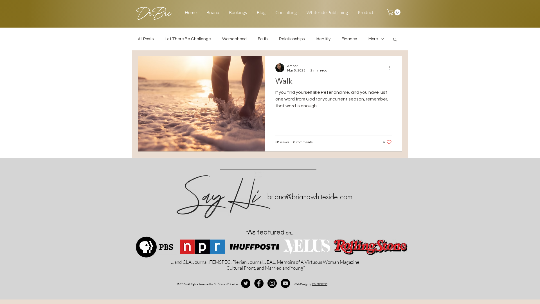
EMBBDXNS (319, 284)
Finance (349, 39)
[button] (394, 12)
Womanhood (234, 39)
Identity (323, 39)
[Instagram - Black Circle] (272, 283)
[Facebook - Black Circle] (259, 283)
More (373, 39)
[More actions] (391, 67)
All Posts (146, 39)
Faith (263, 39)
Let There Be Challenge (188, 39)
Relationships (292, 39)
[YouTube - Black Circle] (285, 283)
